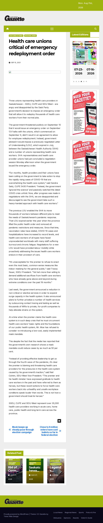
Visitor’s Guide (86, 518)
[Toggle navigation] (52, 29)
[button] (95, 28)
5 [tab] (84, 82)
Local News (54, 461)
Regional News (30, 35)
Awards (76, 518)
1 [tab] (74, 82)
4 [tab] (81, 82)
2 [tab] (76, 82)
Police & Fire (91, 512)
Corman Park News (14, 459)
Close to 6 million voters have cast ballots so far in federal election (49, 431)
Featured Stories (16, 35)
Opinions (67, 518)
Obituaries (57, 518)
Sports (81, 512)
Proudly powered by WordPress (16, 514)
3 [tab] (79, 82)
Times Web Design (11, 516)
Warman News (55, 464)
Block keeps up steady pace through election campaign (23, 429)
